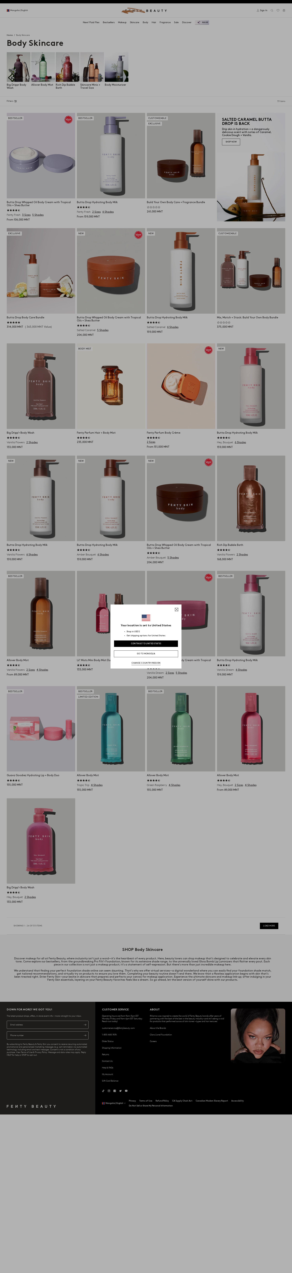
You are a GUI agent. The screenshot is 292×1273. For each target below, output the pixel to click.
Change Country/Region (146, 663)
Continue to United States (146, 644)
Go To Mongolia (146, 654)
